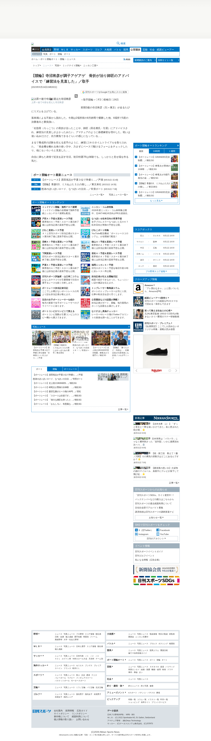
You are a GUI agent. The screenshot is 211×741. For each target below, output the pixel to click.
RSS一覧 (164, 700)
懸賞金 (131, 637)
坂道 (162, 667)
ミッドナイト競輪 (71, 65)
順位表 (98, 634)
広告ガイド (82, 711)
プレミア (97, 666)
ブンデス (88, 666)
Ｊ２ (92, 656)
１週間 (172, 151)
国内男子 (80, 694)
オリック (156, 260)
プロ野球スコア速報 (155, 271)
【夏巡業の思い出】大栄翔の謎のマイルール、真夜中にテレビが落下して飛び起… (156, 471)
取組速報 (153, 634)
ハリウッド (170, 667)
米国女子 (58, 697)
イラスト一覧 (153, 700)
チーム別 (99, 659)
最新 (141, 151)
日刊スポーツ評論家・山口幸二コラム (60, 276)
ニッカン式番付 (141, 637)
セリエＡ (80, 666)
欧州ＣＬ (76, 668)
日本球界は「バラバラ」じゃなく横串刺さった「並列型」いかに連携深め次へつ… (156, 441)
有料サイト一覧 (165, 60)
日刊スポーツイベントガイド (149, 551)
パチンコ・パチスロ (146, 693)
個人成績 (69, 637)
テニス (94, 675)
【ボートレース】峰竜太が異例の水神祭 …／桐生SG (57, 387)
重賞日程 (164, 650)
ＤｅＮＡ (156, 236)
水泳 (83, 675)
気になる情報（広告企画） (148, 560)
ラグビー (71, 678)
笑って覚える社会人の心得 (158, 310)
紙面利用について (80, 716)
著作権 (120, 735)
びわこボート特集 (100, 230)
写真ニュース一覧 (117, 195)
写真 (45, 54)
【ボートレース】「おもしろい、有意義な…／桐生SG (57, 404)
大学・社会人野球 (71, 640)
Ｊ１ (87, 656)
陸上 (78, 675)
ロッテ (141, 266)
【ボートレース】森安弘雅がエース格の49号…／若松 (57, 391)
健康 (151, 686)
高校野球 (58, 640)
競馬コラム (154, 650)
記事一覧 (122, 409)
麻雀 (158, 693)
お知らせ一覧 (155, 517)
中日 (142, 248)
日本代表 (80, 656)
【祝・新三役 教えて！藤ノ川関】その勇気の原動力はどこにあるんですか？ (156, 456)
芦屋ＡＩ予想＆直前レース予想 (57, 265)
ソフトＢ (156, 254)
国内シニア (68, 697)
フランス (67, 668)
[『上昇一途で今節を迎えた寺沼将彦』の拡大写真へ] (54, 99)
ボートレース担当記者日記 (55, 288)
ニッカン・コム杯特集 (102, 207)
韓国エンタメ (133, 670)
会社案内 (58, 711)
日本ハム (140, 254)
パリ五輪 (90, 688)
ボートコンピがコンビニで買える (58, 311)
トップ (36, 65)
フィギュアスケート (84, 678)
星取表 (172, 634)
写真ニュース (39, 327)
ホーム (36, 49)
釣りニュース (133, 686)
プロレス (153, 644)
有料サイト (145, 702)
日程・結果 (59, 637)
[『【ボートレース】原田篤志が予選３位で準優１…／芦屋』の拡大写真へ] (113, 388)
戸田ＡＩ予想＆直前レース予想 (57, 218)
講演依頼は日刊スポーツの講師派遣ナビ (154, 512)
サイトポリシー (61, 713)
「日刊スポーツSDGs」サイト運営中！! (154, 495)
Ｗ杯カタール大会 (79, 659)
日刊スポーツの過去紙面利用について (153, 503)
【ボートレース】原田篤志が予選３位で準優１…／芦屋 (72, 179)
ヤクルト (140, 242)
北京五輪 (99, 688)
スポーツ (88, 49)
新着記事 (140, 418)
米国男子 (97, 694)
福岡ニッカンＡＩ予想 (102, 265)
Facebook (165, 530)
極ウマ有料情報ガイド (137, 653)
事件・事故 (133, 672)
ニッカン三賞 (89, 65)
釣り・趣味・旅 (114, 686)
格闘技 (172, 644)
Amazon (149, 285)
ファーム (93, 637)
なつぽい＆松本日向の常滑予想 (107, 218)
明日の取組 (163, 634)
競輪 (60, 54)
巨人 (142, 236)
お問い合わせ (82, 719)
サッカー (75, 49)
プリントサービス (159, 702)
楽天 (142, 260)
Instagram (143, 534)
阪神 (155, 242)
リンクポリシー (79, 713)
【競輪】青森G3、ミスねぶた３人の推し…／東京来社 (71, 184)
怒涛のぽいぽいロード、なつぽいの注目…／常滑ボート (72, 189)
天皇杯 (91, 659)
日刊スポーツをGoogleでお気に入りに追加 (106, 92)
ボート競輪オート (115, 660)
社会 (152, 49)
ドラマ (170, 670)
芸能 (145, 49)
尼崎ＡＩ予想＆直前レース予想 (57, 241)
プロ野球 (80, 634)
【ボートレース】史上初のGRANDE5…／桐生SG (55, 383)
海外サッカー (40, 665)
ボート (52, 54)
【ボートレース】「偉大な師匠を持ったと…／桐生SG (57, 400)
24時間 (156, 151)
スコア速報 (89, 634)
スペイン (58, 668)
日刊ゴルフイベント (144, 555)
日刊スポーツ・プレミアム (158, 323)
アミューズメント (115, 692)
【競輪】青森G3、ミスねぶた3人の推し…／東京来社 (154, 185)
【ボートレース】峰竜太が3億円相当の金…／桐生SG (153, 176)
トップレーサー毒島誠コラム (106, 288)
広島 (155, 248)
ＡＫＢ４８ (154, 667)
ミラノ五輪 (80, 688)
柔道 (88, 675)
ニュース (37, 54)
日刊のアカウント (155, 538)
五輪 (36, 687)
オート (67, 54)
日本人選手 (80, 646)
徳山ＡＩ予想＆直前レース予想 (107, 241)
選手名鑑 (78, 637)
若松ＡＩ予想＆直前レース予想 (107, 253)
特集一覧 (132, 700)
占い (141, 672)
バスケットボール (62, 681)
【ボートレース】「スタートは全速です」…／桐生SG (57, 395)
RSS (128, 59)
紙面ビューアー (165, 49)
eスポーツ (132, 693)
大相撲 (108, 49)
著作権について (61, 716)
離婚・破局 (156, 670)
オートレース (70, 369)
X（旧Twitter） (146, 530)
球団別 (86, 637)
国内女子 (88, 694)
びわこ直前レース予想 (53, 230)
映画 (164, 670)
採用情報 (69, 711)
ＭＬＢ (64, 49)
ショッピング (133, 702)
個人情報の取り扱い (63, 719)
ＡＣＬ (57, 659)
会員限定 (47, 49)
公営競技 (135, 49)
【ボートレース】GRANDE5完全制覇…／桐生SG (154, 159)
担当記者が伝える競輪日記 (105, 276)
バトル (117, 49)
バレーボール (60, 678)
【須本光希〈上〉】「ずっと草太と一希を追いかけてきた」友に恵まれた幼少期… (156, 427)
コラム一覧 (141, 700)
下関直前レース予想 (52, 253)
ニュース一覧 (96, 195)
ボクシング (163, 644)
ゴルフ (98, 49)
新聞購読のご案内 (143, 60)
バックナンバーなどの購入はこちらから (154, 499)
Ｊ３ (97, 656)
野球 (56, 49)
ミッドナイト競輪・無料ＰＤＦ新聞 (59, 207)
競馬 (125, 49)
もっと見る (155, 200)
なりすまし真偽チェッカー (105, 311)
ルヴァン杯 (66, 659)
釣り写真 (144, 686)
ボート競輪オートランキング (151, 145)
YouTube (164, 534)
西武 (155, 266)
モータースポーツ (78, 681)
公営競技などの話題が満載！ (106, 299)
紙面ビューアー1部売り (156, 298)
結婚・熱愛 (145, 670)
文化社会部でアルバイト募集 (149, 507)
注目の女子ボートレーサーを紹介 (58, 299)
